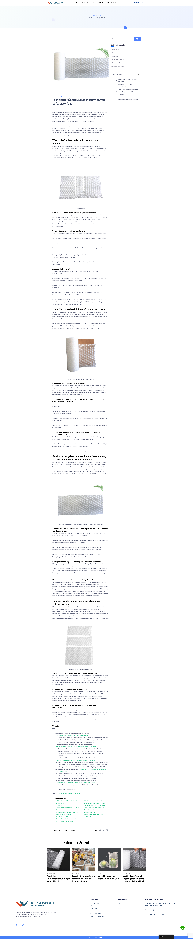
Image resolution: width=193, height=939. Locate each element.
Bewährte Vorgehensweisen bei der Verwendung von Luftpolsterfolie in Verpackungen (128, 92)
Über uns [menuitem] (92, 2)
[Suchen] (137, 39)
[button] (100, 830)
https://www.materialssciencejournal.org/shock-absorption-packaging (76, 746)
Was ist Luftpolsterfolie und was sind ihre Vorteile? (128, 81)
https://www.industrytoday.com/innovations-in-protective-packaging (75, 760)
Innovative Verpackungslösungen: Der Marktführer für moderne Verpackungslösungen (83, 878)
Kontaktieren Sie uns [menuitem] (111, 2)
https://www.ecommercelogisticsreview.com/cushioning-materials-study (76, 782)
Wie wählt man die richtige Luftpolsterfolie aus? (125, 86)
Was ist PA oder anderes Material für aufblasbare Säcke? (109, 877)
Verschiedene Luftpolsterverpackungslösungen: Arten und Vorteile (58, 878)
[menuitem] (85, 3)
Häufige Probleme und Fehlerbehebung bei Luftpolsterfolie (128, 98)
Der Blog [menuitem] (100, 2)
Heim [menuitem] (77, 2)
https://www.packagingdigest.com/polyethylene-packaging (72, 735)
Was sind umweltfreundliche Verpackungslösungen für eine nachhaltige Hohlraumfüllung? (133, 878)
